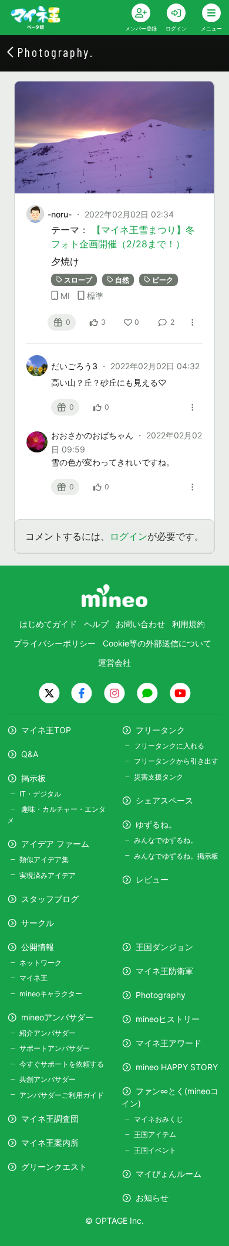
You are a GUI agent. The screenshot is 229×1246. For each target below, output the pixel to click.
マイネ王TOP (46, 730)
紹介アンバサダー (47, 1033)
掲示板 (33, 778)
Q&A (29, 754)
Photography (161, 995)
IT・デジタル (40, 793)
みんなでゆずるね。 (165, 840)
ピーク (162, 279)
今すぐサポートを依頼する (61, 1064)
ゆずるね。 (156, 824)
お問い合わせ (140, 624)
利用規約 (188, 624)
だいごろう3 (75, 366)
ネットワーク (40, 962)
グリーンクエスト (54, 1167)
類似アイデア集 (44, 859)
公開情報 (37, 947)
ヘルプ (96, 624)
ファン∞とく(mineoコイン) (170, 1097)
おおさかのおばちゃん (93, 435)
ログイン (128, 536)
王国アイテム (155, 1134)
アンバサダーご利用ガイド (61, 1095)
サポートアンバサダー (54, 1048)
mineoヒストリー (168, 1019)
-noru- (60, 214)
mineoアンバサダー (57, 1017)
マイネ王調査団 (50, 1119)
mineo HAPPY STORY (177, 1067)
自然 (122, 279)
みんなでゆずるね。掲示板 (176, 856)
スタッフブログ (50, 899)
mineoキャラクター (50, 993)
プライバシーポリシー (55, 643)
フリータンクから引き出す (176, 761)
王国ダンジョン (164, 947)
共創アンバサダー (47, 1079)
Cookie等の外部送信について (157, 643)
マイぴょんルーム (168, 1174)
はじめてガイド (48, 624)
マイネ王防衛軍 (164, 971)
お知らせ (152, 1198)
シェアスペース (164, 800)
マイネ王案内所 (50, 1143)
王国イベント (155, 1150)
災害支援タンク (158, 776)
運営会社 (114, 663)
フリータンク (160, 730)
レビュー (152, 879)
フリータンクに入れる (169, 745)
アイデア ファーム (55, 844)
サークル (37, 923)
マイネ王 (33, 977)
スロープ (78, 279)
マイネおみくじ (158, 1119)
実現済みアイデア (47, 875)
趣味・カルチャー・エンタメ (56, 814)
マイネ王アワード (168, 1043)
